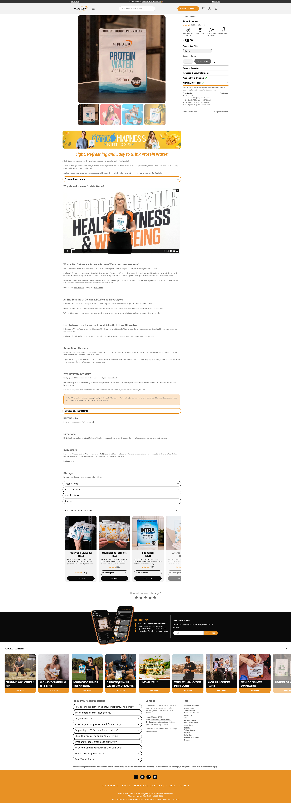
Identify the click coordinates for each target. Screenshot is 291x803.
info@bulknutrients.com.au (161, 719)
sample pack (94, 398)
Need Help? (216, 1)
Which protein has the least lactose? (93, 712)
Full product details (221, 112)
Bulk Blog (156, 786)
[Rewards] (203, 8)
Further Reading (72, 489)
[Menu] (93, 8)
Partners (187, 728)
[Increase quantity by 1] (190, 61)
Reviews (69, 501)
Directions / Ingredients (76, 410)
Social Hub (188, 735)
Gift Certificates (190, 720)
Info (186, 700)
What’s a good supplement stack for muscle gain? (100, 724)
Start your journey (188, 9)
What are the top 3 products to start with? (96, 741)
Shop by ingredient (134, 786)
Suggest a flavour (189, 56)
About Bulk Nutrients (191, 705)
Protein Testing (189, 730)
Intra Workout (103, 268)
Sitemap (175, 799)
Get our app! (142, 620)
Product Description (75, 179)
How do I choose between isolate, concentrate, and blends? (104, 706)
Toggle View (224, 93)
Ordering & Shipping (191, 737)
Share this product (190, 112)
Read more (20, 691)
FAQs (185, 718)
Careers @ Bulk (189, 710)
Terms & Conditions (118, 799)
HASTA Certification (191, 723)
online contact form (161, 729)
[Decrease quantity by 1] (185, 61)
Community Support (191, 713)
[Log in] (209, 8)
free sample (98, 287)
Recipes (171, 786)
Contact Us (188, 715)
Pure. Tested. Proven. (85, 759)
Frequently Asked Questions (89, 700)
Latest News (75, 1)
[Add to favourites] (94, 518)
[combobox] (114, 572)
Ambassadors (189, 708)
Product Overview (191, 68)
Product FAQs (71, 483)
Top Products (110, 786)
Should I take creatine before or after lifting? (97, 735)
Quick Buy (81, 578)
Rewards (187, 732)
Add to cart (204, 61)
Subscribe (210, 633)
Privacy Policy (149, 799)
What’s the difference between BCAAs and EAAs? (99, 747)
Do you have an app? (85, 718)
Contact (150, 700)
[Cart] (216, 8)
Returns (187, 740)
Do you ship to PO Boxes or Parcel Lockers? (96, 730)
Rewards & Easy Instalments (196, 72)
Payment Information (163, 799)
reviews (204, 25)
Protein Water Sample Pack (81, 552)
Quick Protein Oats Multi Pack (114, 552)
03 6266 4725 (156, 717)
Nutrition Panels (73, 495)
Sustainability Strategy (134, 799)
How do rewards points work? (89, 753)
